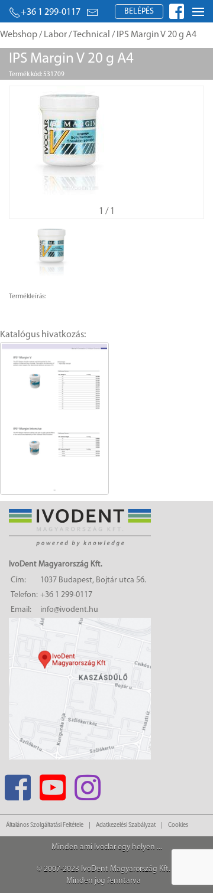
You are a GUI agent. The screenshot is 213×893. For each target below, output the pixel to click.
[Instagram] (87, 784)
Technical (91, 35)
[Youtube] (52, 784)
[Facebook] (17, 784)
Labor (55, 35)
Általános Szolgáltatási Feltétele (44, 825)
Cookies (178, 825)
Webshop (18, 35)
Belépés (139, 11)
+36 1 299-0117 (50, 12)
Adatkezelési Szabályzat (126, 825)
